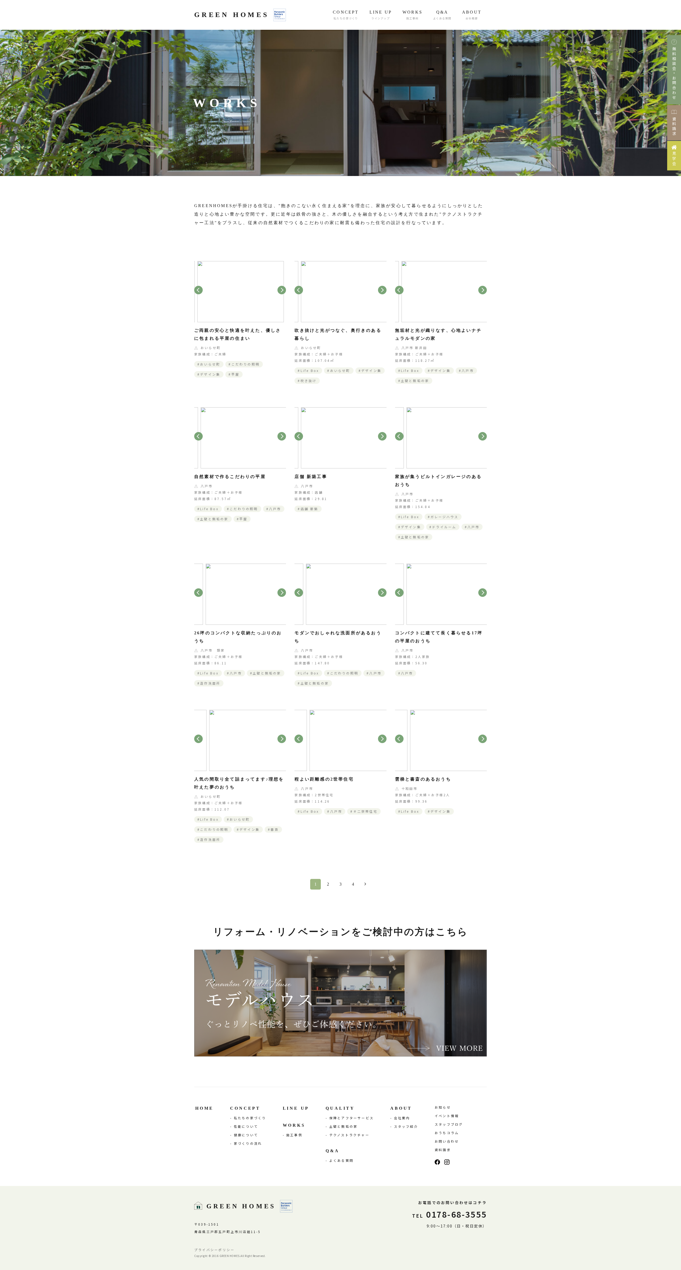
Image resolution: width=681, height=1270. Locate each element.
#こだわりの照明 (244, 364)
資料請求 (443, 1149)
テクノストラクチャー (349, 1135)
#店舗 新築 (308, 508)
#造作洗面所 (208, 683)
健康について (246, 1135)
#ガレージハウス (443, 516)
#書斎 (273, 829)
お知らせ (443, 1107)
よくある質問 (341, 1160)
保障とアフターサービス (351, 1118)
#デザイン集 (208, 374)
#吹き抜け (307, 380)
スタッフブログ (449, 1124)
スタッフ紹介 (406, 1126)
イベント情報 (447, 1115)
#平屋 (234, 374)
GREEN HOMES (231, 15)
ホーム (457, 170)
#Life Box (308, 370)
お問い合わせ (447, 1141)
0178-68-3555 (449, 1214)
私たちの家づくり (250, 1118)
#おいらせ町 (208, 364)
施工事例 (294, 1135)
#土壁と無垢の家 (413, 380)
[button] (198, 290)
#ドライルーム (442, 527)
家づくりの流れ (248, 1143)
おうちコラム (447, 1132)
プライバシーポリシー (214, 1249)
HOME (204, 1108)
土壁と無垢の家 (343, 1126)
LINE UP (296, 1108)
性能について (246, 1126)
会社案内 (402, 1118)
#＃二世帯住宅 (363, 811)
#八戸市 (466, 370)
